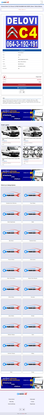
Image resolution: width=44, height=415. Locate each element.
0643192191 (39, 79)
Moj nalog (12, 401)
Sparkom (23, 413)
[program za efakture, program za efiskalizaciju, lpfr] (22, 175)
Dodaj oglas (32, 399)
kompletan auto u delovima (6, 142)
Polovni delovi (11, 399)
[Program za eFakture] (22, 382)
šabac (3, 144)
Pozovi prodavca (22, 84)
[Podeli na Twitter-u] (24, 92)
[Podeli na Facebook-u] (20, 92)
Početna (20, 9)
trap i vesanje (26, 161)
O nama (32, 401)
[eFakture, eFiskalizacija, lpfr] (22, 115)
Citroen (23, 9)
